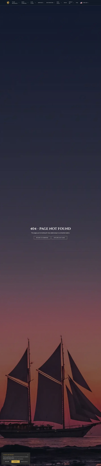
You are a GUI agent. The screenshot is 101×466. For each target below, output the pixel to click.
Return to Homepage (42, 237)
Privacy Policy (24, 461)
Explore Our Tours (59, 237)
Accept (16, 461)
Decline (7, 461)
